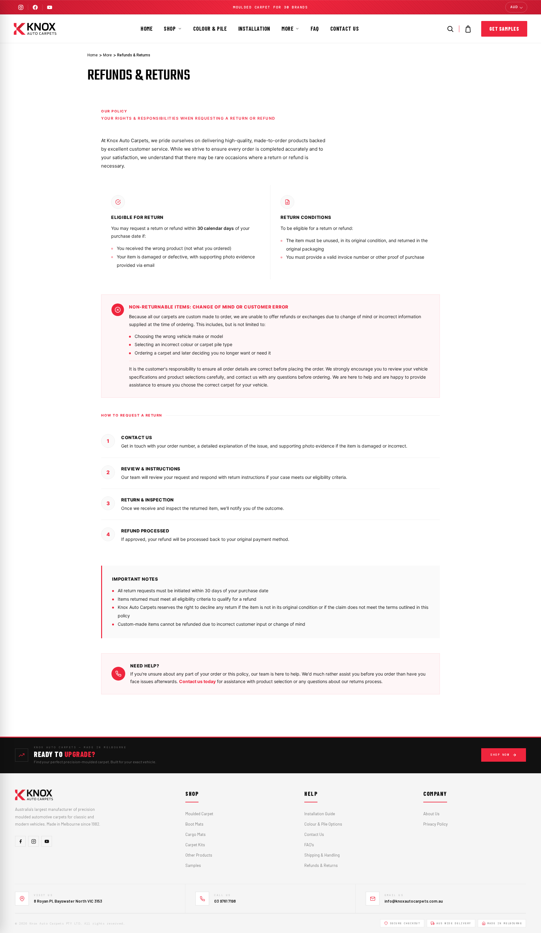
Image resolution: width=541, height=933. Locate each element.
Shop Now (500, 755)
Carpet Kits (195, 844)
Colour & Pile (210, 28)
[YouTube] (49, 7)
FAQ (315, 28)
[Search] (450, 29)
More (287, 28)
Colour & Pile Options (323, 824)
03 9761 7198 (225, 901)
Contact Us (344, 28)
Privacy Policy (435, 824)
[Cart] (468, 29)
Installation (254, 28)
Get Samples (504, 29)
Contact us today (197, 681)
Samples (193, 865)
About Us (431, 813)
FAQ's (309, 844)
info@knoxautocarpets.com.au (413, 901)
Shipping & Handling (322, 855)
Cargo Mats (195, 834)
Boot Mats (194, 824)
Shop (170, 28)
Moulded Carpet (199, 813)
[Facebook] (35, 7)
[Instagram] (21, 7)
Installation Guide (319, 813)
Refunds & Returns (321, 865)
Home (146, 28)
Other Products (198, 855)
